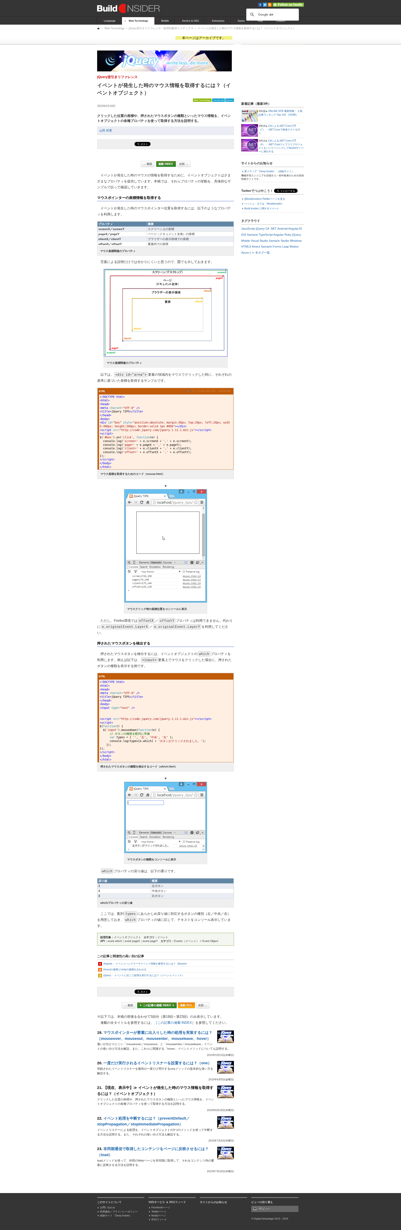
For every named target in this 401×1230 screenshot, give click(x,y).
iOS (243, 234)
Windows (296, 240)
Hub (260, 20)
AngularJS (295, 228)
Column (280, 20)
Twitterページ (158, 1211)
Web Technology (138, 20)
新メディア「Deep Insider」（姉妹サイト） (269, 171)
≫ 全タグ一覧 (260, 252)
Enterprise (218, 20)
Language (109, 20)
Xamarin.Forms (271, 246)
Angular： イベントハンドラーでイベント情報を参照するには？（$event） (145, 963)
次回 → (183, 164)
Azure (245, 252)
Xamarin (252, 234)
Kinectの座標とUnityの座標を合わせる (124, 969)
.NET (273, 228)
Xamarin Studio (279, 240)
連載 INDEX (166, 164)
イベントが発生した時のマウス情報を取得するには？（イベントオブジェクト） (246, 28)
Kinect (256, 246)
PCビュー (264, 1208)
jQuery (229, 100)
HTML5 (246, 246)
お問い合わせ (107, 1207)
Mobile (165, 20)
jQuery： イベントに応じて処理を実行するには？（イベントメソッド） (143, 975)
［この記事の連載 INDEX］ (174, 1022)
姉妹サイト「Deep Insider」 (116, 1215)
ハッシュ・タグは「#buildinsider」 (264, 203)
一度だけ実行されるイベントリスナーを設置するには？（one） (157, 1063)
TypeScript (266, 234)
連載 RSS (186, 1005)
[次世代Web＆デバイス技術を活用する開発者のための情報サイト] (98, 28)
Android (282, 228)
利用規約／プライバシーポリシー (119, 1211)
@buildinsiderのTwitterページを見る (264, 198)
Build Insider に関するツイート (261, 208)
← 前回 (147, 164)
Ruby (287, 234)
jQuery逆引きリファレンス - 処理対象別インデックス (161, 28)
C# (267, 228)
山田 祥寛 (105, 130)
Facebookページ (160, 1207)
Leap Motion (290, 246)
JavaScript (218, 100)
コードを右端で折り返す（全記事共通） (211, 391)
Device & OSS (190, 20)
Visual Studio (259, 240)
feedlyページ (158, 1215)
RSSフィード (159, 1219)
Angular (278, 234)
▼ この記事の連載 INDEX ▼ (157, 1005)
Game (241, 20)
